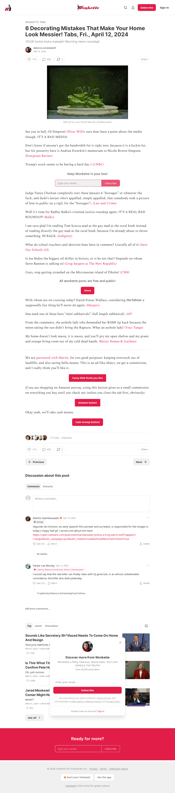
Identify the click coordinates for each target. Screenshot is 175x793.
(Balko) (49, 217)
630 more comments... (37, 608)
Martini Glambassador (46, 518)
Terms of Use (104, 698)
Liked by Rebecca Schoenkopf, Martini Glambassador (60, 569)
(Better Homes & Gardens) (118, 341)
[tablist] (40, 486)
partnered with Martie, (52, 357)
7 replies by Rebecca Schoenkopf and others (61, 593)
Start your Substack (78, 777)
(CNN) (124, 272)
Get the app (104, 777)
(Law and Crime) (105, 203)
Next (139, 462)
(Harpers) (93, 305)
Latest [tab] (38, 625)
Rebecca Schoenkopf (44, 48)
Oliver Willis (75, 131)
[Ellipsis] (148, 518)
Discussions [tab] (51, 625)
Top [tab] (29, 625)
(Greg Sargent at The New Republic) (91, 263)
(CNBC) (98, 164)
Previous (38, 462)
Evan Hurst (46, 649)
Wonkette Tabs (35, 22)
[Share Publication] (133, 7)
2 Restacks (66, 437)
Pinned (40, 522)
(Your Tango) (133, 327)
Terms (103, 768)
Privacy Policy (113, 701)
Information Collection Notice (86, 701)
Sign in (164, 7)
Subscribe (146, 7)
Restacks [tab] (48, 486)
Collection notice (118, 768)
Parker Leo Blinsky (44, 565)
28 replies (42, 553)
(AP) (129, 314)
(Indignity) (64, 236)
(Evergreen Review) (39, 155)
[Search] (125, 7)
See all (32, 717)
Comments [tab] (33, 486)
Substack (70, 785)
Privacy (94, 768)
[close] (120, 642)
